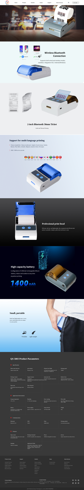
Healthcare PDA (8, 463)
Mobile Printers (7, 467)
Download (21, 468)
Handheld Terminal (8, 462)
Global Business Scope (68, 465)
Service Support (22, 462)
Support (49, 2)
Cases (41, 2)
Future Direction (67, 468)
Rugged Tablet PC (8, 465)
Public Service (37, 467)
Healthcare (37, 470)
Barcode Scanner (8, 468)
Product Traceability (38, 463)
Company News (52, 462)
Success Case (66, 467)
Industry (36, 471)
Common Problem (23, 467)
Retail (36, 465)
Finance (36, 473)
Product (24, 2)
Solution (33, 2)
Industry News (52, 463)
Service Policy (22, 463)
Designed (55, 488)
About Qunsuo (66, 462)
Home (16, 2)
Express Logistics (38, 462)
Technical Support (23, 465)
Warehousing (37, 468)
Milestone (66, 463)
